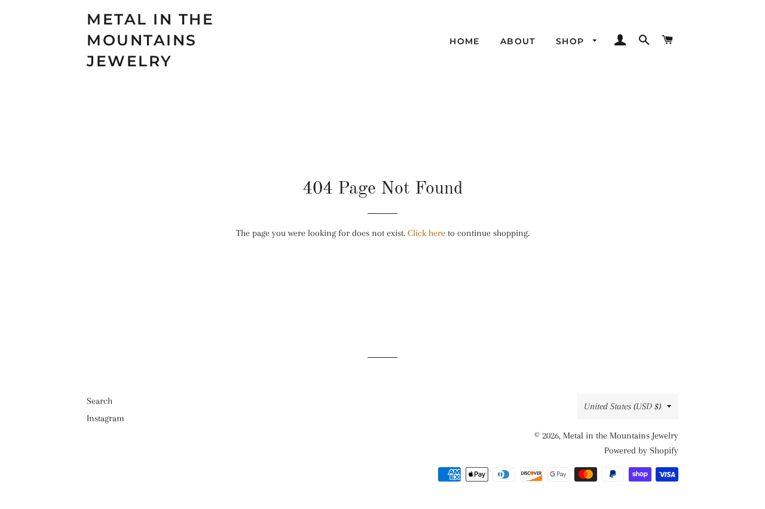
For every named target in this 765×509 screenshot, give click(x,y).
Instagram (105, 418)
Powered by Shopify (641, 450)
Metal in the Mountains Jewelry (150, 40)
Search (99, 400)
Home (464, 41)
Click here (426, 233)
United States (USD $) (622, 406)
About (518, 41)
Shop (571, 41)
